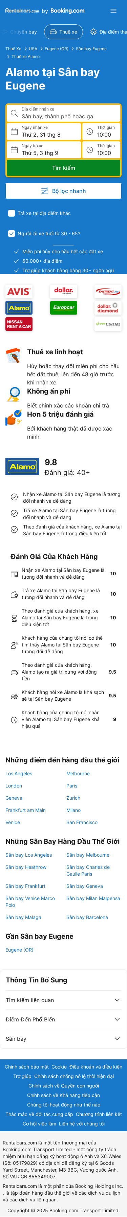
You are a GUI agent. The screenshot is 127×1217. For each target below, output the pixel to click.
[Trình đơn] (113, 11)
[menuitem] (63, 31)
